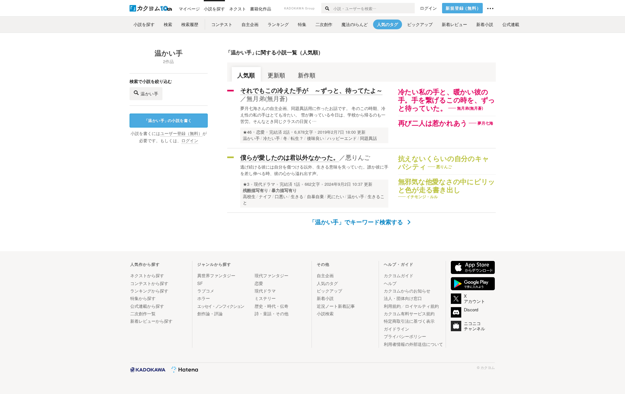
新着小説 (325, 298)
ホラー (203, 298)
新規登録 (463, 8)
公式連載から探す (147, 306)
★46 (247, 132)
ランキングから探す (149, 291)
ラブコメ (205, 291)
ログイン (428, 8)
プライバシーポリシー (405, 336)
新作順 (306, 75)
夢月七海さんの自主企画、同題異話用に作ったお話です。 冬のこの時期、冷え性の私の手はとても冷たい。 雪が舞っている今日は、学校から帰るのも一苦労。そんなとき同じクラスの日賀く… (312, 114)
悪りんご (357, 157)
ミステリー (265, 298)
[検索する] (327, 8)
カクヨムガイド (398, 275)
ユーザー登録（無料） (181, 133)
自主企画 (325, 275)
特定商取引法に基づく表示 (409, 321)
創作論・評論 (210, 313)
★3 (246, 184)
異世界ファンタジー (216, 275)
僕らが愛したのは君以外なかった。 (289, 157)
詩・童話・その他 (271, 313)
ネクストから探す (147, 275)
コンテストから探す (149, 283)
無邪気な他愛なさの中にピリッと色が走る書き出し (446, 186)
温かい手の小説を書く (168, 120)
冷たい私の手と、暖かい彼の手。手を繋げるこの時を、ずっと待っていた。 (446, 100)
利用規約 (392, 306)
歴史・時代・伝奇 (271, 306)
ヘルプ (390, 283)
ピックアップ (329, 291)
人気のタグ (327, 283)
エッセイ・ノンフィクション (220, 306)
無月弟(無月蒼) (266, 98)
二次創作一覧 (143, 313)
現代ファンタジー (271, 275)
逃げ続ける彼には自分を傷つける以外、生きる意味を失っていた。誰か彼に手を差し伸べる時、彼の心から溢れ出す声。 (314, 170)
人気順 (246, 75)
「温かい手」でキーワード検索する (357, 222)
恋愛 (260, 132)
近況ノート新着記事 (336, 306)
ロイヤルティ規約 (422, 306)
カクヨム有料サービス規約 (409, 313)
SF (200, 283)
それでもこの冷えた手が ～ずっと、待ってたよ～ (311, 90)
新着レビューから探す (151, 321)
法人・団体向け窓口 (403, 298)
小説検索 (325, 313)
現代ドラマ (264, 184)
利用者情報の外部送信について (413, 344)
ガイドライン (396, 329)
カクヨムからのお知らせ (407, 291)
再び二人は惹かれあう (433, 123)
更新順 (276, 75)
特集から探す (143, 298)
